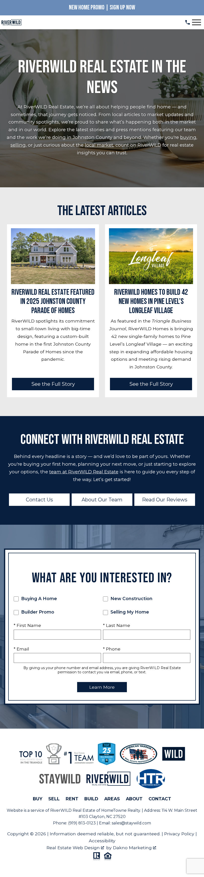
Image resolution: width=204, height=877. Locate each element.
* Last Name (116, 625)
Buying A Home (38, 598)
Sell (54, 798)
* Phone (111, 648)
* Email (21, 648)
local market (99, 145)
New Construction (131, 598)
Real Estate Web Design (74, 847)
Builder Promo (37, 612)
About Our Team (102, 500)
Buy (37, 798)
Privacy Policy (179, 833)
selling (18, 145)
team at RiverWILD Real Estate (83, 472)
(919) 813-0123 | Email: (90, 823)
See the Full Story (53, 384)
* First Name (27, 625)
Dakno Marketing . (135, 847)
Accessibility (102, 840)
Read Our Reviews (164, 500)
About (134, 798)
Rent (72, 798)
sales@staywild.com (131, 823)
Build (91, 798)
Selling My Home (129, 612)
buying (188, 137)
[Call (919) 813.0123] (188, 22)
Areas (112, 798)
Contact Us (39, 500)
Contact (160, 798)
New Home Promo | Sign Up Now (102, 7)
